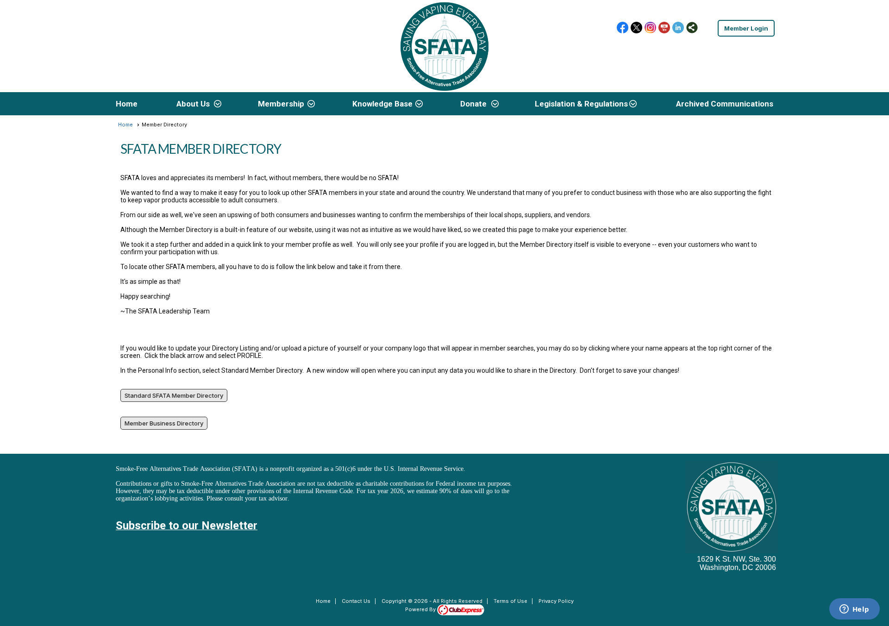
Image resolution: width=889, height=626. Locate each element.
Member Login (746, 28)
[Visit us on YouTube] (664, 28)
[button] (198, 103)
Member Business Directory (164, 423)
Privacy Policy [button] (556, 601)
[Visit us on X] (636, 28)
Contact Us (356, 601)
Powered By (421, 609)
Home (127, 103)
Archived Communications (724, 103)
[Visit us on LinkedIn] (678, 28)
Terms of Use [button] (510, 601)
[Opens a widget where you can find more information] (854, 609)
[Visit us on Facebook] (622, 28)
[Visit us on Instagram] (650, 28)
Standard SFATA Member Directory (174, 395)
